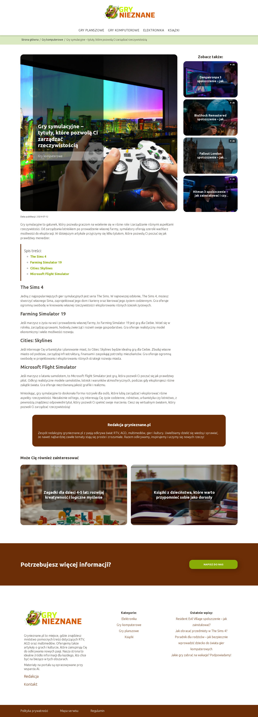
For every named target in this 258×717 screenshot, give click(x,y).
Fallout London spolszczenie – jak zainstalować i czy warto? (210, 156)
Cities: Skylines (41, 268)
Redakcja (31, 676)
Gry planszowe (91, 30)
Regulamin (97, 710)
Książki (173, 30)
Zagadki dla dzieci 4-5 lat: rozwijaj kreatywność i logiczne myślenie (74, 494)
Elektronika (153, 30)
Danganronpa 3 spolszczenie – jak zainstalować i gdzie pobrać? (210, 79)
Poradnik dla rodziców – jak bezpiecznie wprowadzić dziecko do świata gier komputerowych (201, 643)
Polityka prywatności (34, 710)
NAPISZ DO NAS (213, 564)
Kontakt (30, 684)
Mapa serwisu (69, 710)
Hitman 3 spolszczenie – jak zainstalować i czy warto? (210, 194)
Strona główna (30, 39)
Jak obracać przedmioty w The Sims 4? (201, 631)
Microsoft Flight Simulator (49, 274)
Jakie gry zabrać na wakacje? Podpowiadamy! (201, 655)
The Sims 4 (38, 256)
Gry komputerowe (123, 30)
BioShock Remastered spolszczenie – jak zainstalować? (210, 117)
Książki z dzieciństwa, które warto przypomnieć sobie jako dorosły (184, 494)
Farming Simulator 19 (46, 262)
